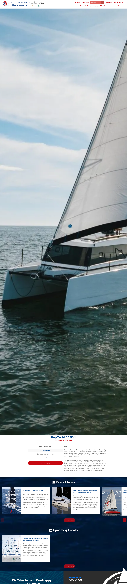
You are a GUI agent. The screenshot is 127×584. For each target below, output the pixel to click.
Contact (120, 6)
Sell (101, 6)
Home (78, 6)
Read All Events (70, 566)
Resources (107, 6)
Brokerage (88, 6)
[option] (26, 500)
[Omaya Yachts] (41, 5)
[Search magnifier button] (102, 2)
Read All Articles (70, 520)
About (115, 6)
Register (86, 2)
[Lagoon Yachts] (34, 2)
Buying (96, 6)
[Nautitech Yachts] (34, 5)
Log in (78, 2)
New (81, 6)
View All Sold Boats (45, 463)
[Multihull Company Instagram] (120, 2)
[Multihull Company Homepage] (17, 4)
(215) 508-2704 (111, 2)
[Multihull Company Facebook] (117, 2)
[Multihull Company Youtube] (122, 2)
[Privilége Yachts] (41, 2)
